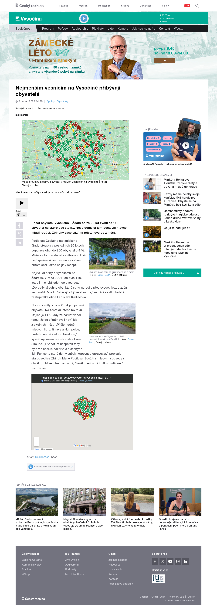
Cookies (144, 596)
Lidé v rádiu (115, 569)
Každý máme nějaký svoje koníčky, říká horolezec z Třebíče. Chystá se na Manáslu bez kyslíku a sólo (182, 199)
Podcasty (70, 569)
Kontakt (164, 28)
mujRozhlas (104, 5)
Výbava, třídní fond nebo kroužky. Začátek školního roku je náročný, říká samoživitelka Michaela (132, 522)
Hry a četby (152, 138)
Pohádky (151, 144)
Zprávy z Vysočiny (57, 101)
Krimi (166, 138)
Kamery (164, 22)
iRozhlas (63, 5)
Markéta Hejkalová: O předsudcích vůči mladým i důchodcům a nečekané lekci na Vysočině (180, 249)
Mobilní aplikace (74, 574)
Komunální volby (31, 564)
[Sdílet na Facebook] (19, 225)
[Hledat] (197, 5)
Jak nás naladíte (143, 28)
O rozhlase (145, 5)
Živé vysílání (152, 150)
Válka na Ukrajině (32, 559)
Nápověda (114, 564)
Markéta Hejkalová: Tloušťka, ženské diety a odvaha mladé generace (180, 183)
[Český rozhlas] (30, 5)
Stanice (125, 5)
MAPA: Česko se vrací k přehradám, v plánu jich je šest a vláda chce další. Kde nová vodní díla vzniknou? (37, 524)
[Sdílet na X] (19, 234)
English (191, 596)
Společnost (24, 28)
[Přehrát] (22, 203)
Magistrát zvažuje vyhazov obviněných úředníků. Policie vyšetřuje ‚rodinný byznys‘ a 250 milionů (83, 524)
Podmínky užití (176, 596)
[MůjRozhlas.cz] (22, 115)
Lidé (111, 28)
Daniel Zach (104, 275)
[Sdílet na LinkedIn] (19, 242)
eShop (26, 574)
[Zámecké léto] (108, 55)
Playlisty (98, 28)
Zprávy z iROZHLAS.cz (31, 484)
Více (178, 28)
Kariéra (112, 574)
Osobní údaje (159, 596)
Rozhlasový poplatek (120, 583)
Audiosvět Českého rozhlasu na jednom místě (167, 164)
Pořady (63, 28)
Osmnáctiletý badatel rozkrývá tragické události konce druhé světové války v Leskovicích (182, 216)
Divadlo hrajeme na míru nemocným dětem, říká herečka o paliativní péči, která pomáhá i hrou (178, 524)
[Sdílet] (24, 214)
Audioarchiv (167, 18)
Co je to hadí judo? (177, 227)
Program (83, 5)
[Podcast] (18, 214)
